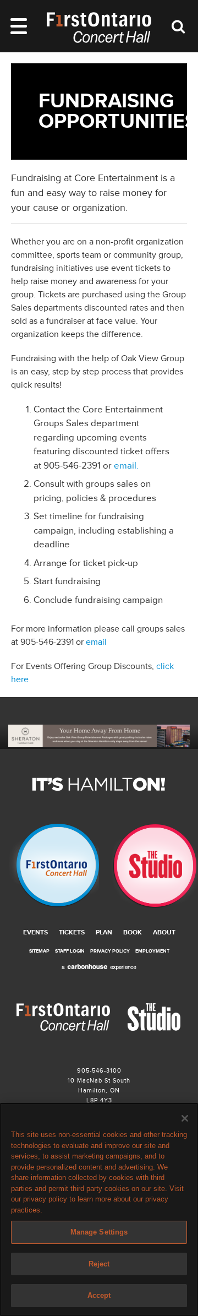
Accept (99, 1295)
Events (35, 932)
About (164, 932)
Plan (104, 932)
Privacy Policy (110, 951)
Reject (99, 1264)
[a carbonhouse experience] (99, 967)
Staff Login (70, 951)
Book (132, 932)
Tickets (72, 932)
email (96, 642)
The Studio (149, 866)
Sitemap (39, 951)
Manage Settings (99, 1232)
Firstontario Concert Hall (50, 866)
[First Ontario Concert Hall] (99, 28)
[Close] (185, 1118)
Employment (152, 951)
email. (126, 465)
